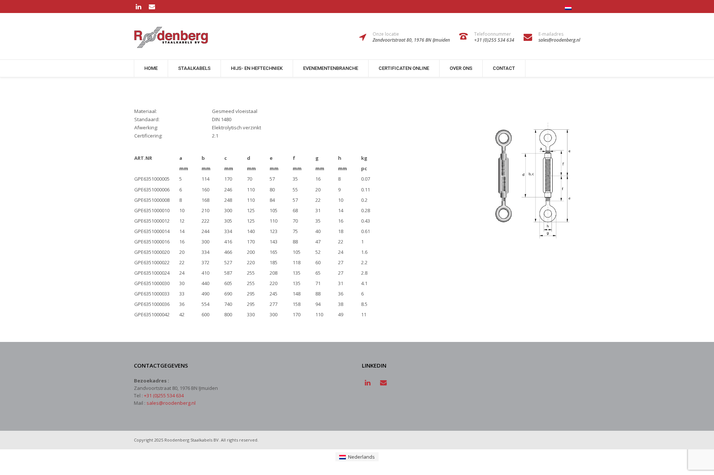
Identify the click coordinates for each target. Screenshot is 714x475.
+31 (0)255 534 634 (164, 395)
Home (151, 68)
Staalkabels (194, 68)
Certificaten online (404, 68)
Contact (504, 68)
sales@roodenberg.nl (171, 403)
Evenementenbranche (330, 68)
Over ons (461, 68)
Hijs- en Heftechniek (257, 68)
